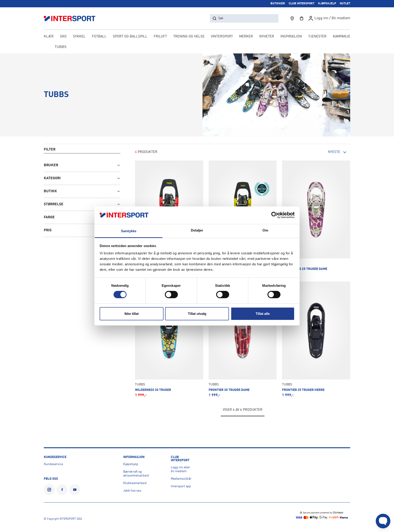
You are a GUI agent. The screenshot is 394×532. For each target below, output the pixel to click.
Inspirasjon (291, 36)
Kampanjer (343, 36)
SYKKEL (79, 36)
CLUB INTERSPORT (301, 3)
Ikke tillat (131, 314)
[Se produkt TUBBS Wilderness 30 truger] (169, 339)
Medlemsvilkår (181, 478)
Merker (246, 36)
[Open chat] (383, 521)
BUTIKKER (277, 3)
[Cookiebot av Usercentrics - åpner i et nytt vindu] (275, 215)
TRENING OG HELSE (189, 36)
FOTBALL (99, 36)
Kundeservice (53, 464)
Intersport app (181, 486)
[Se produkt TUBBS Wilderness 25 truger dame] (316, 218)
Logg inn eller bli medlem (180, 469)
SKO (63, 36)
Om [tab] (265, 230)
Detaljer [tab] (197, 230)
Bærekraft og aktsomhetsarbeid (136, 473)
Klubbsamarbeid (135, 483)
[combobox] (325, 152)
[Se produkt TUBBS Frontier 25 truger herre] (316, 339)
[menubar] (197, 37)
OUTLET (345, 3)
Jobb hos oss (132, 490)
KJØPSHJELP (327, 3)
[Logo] (72, 18)
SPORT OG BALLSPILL (130, 36)
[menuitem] (317, 37)
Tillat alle (263, 314)
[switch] (171, 294)
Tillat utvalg (197, 314)
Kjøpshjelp (130, 464)
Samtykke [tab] (129, 231)
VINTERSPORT (222, 36)
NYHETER (266, 36)
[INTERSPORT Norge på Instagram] (49, 489)
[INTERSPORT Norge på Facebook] (62, 489)
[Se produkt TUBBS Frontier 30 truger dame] (243, 339)
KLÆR (49, 36)
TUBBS (60, 47)
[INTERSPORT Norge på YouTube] (74, 489)
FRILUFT (160, 36)
